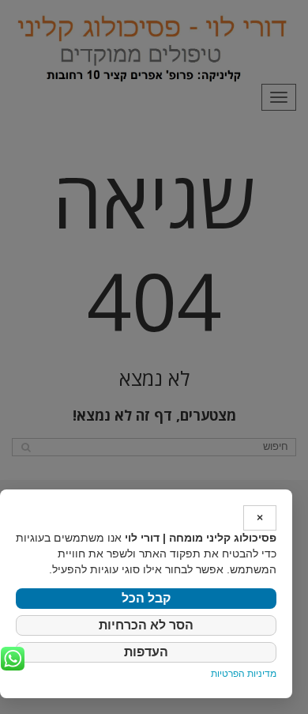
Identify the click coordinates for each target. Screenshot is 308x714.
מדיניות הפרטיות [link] (243, 673)
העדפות (146, 652)
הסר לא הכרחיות (146, 625)
